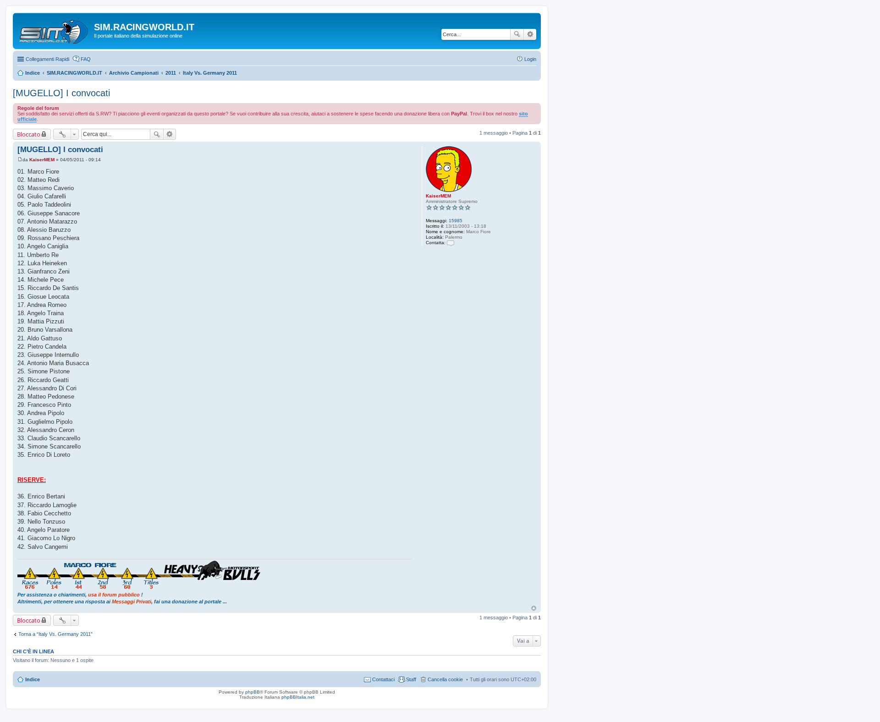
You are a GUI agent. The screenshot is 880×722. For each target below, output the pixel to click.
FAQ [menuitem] (86, 59)
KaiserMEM (438, 195)
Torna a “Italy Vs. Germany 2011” (55, 634)
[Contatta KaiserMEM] (450, 242)
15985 (455, 220)
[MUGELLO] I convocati (61, 93)
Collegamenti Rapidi (47, 59)
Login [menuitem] (530, 59)
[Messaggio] (19, 159)
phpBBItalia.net (297, 697)
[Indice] (54, 29)
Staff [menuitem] (411, 679)
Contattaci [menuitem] (383, 679)
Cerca (517, 34)
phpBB (252, 692)
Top (533, 608)
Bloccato (28, 134)
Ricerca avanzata (530, 34)
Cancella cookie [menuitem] (445, 679)
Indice (32, 679)
